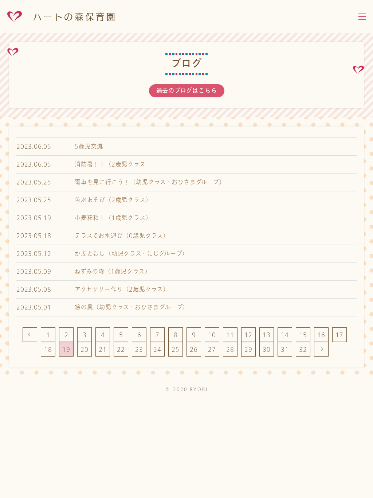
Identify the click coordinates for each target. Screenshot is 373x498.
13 (267, 335)
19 (66, 349)
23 (139, 349)
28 (230, 349)
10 (212, 335)
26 (194, 349)
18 (48, 349)
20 (85, 349)
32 (303, 349)
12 (248, 335)
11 (230, 335)
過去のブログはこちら (186, 90)
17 (339, 335)
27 (212, 349)
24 (157, 349)
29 (248, 349)
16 (321, 335)
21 (103, 349)
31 (285, 349)
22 (121, 349)
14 (285, 335)
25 (176, 349)
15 (303, 335)
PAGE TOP (343, 487)
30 (267, 349)
